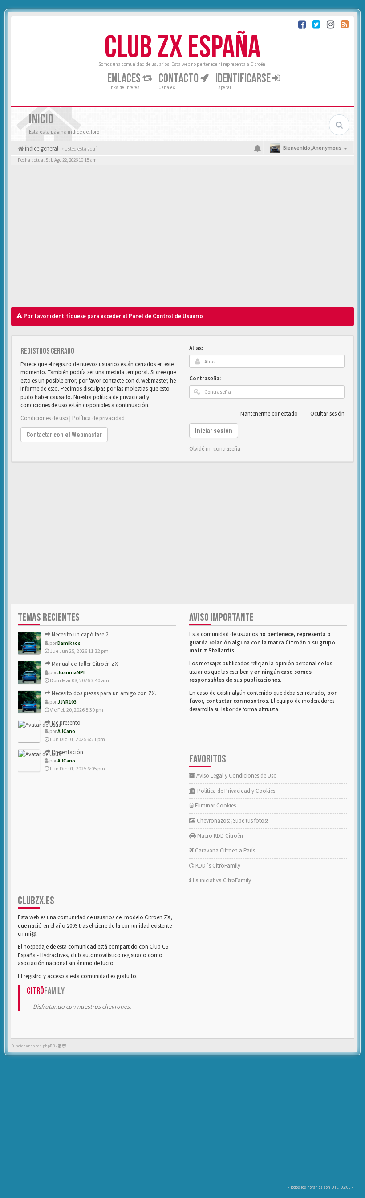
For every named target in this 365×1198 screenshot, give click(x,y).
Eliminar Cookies (215, 805)
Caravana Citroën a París (224, 850)
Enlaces (124, 78)
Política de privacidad (98, 418)
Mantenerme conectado (269, 413)
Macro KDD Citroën (219, 835)
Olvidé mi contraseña (214, 448)
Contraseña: (205, 378)
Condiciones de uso (44, 418)
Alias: (196, 348)
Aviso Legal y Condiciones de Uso (236, 775)
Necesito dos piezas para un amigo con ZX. (103, 693)
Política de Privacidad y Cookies (235, 791)
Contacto (179, 78)
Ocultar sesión (327, 413)
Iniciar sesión (213, 430)
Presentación (66, 752)
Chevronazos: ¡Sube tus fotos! (231, 820)
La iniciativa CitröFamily (221, 880)
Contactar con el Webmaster (64, 434)
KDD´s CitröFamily (217, 865)
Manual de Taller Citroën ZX (84, 664)
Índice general (41, 148)
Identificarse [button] (243, 78)
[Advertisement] (182, 238)
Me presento (65, 722)
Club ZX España (182, 48)
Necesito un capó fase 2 (79, 634)
